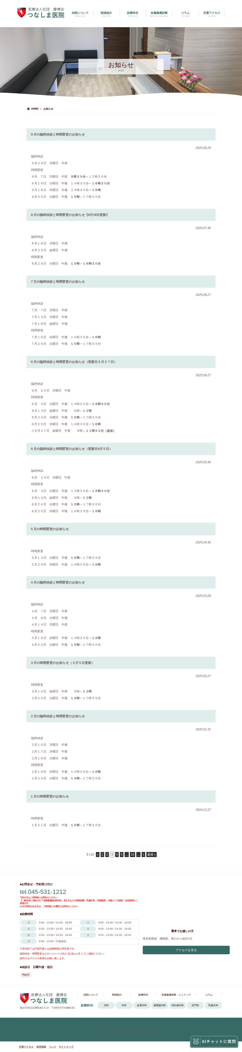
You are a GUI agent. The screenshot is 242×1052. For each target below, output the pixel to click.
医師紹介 (117, 994)
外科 (124, 1005)
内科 (106, 1005)
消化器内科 (177, 1005)
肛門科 (195, 1005)
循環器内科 (160, 1005)
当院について (90, 994)
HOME (35, 108)
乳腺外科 (213, 1005)
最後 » (151, 854)
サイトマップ (66, 1046)
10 (132, 854)
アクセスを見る (186, 950)
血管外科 (142, 1005)
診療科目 (143, 994)
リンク (52, 1046)
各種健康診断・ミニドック (176, 994)
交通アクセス (26, 1046)
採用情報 (41, 1046)
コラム (209, 994)
